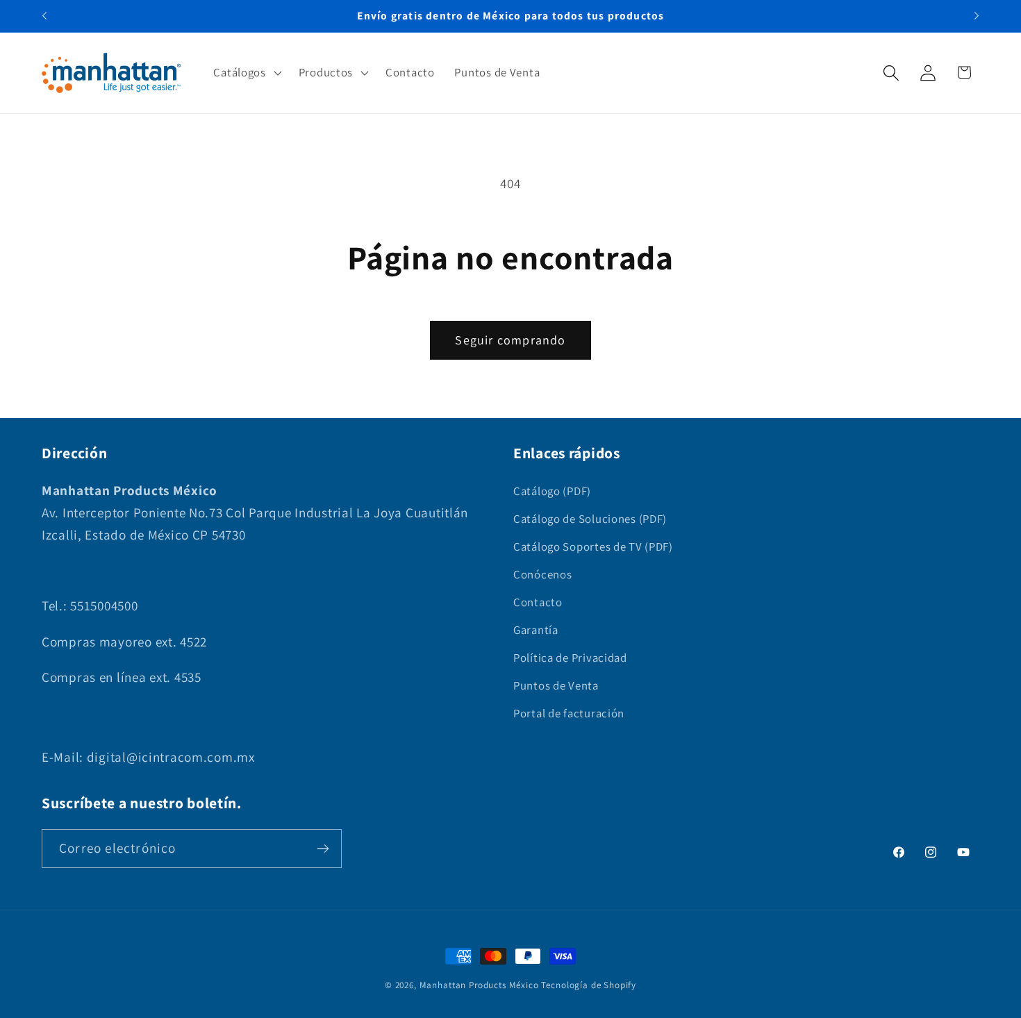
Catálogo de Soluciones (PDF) (590, 518)
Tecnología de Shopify (588, 985)
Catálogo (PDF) (552, 491)
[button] (246, 73)
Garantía (535, 629)
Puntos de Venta (556, 685)
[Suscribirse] (322, 848)
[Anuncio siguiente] (976, 16)
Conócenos (542, 574)
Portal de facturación (568, 713)
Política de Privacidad (570, 657)
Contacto (538, 602)
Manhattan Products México (479, 985)
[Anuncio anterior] (44, 16)
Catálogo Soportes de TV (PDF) (593, 546)
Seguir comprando (510, 340)
